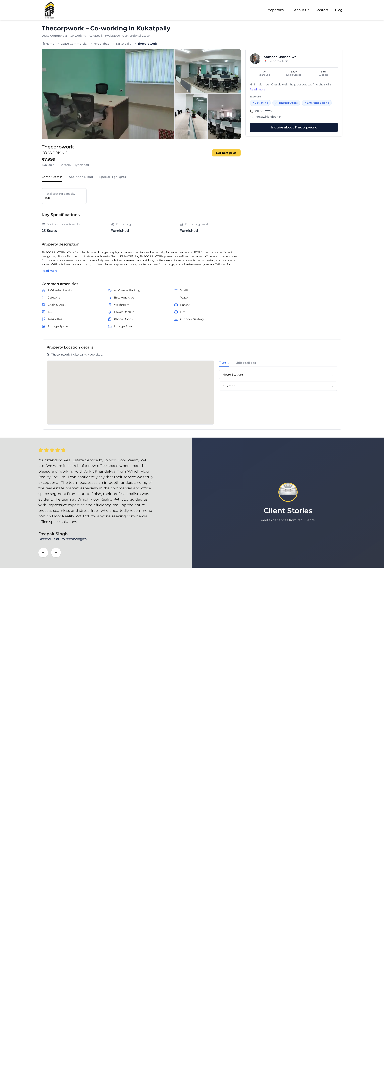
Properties (275, 10)
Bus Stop (278, 386)
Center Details (52, 177)
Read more (50, 271)
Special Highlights (112, 177)
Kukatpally (123, 43)
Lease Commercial (74, 43)
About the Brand (81, 177)
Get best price (226, 153)
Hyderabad (102, 43)
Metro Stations (278, 374)
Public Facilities (244, 363)
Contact (322, 10)
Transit (224, 362)
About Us (301, 10)
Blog (338, 10)
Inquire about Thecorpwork (294, 127)
